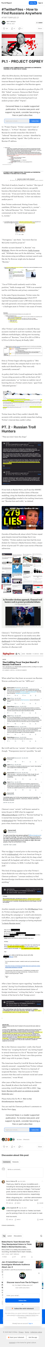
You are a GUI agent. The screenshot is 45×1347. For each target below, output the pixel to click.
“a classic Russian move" (11, 923)
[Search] (41, 1236)
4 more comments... (8, 1225)
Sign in (40, 3)
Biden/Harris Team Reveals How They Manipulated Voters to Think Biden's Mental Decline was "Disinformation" (17, 1244)
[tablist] (11, 1162)
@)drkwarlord (7, 820)
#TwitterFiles (10, 498)
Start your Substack (17, 1337)
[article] (22, 1249)
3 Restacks (26, 1139)
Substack (12, 1343)
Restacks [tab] (15, 1162)
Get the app (33, 1337)
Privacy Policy (22, 1317)
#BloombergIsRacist (9, 815)
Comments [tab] (6, 1162)
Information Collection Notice (26, 1315)
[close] (39, 1273)
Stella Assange (33, 250)
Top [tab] (4, 1236)
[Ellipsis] (42, 1181)
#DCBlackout (33, 909)
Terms (27, 1332)
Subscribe (33, 3)
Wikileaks (5, 250)
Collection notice (36, 1332)
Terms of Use (33, 1313)
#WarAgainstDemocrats (17, 298)
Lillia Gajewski (11, 1208)
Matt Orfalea (11, 21)
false (11, 851)
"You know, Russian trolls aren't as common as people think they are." (21, 1091)
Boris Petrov (10, 1181)
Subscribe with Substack (24, 1308)
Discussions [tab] (18, 1236)
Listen (40, 23)
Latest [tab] (9, 1236)
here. (14, 1109)
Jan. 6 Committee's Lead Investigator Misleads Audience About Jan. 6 (16, 1264)
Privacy (21, 1332)
